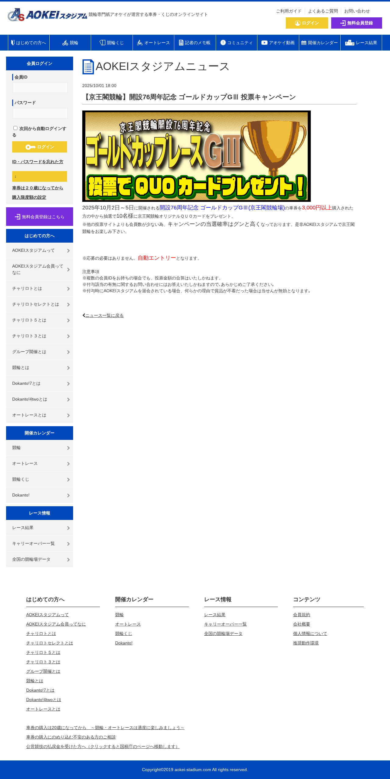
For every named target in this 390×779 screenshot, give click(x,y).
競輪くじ (20, 479)
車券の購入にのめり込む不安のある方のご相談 (71, 737)
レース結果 (23, 527)
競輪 (16, 447)
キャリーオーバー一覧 (33, 543)
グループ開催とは (29, 351)
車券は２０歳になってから (37, 187)
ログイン (45, 146)
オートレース (25, 463)
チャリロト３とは (29, 335)
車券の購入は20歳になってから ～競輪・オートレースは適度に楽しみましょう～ (105, 727)
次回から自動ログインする (39, 131)
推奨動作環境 (306, 642)
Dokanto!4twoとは (29, 399)
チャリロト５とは (29, 320)
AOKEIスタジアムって (33, 250)
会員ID (21, 77)
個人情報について (310, 633)
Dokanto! (21, 495)
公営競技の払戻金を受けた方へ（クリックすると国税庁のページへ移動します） (103, 746)
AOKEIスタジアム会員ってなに (37, 269)
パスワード (25, 102)
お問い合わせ (357, 11)
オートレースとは (29, 414)
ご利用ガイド (289, 11)
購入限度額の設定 (29, 197)
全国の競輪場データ (31, 559)
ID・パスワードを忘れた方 (37, 161)
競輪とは (20, 367)
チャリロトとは (27, 288)
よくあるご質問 (323, 11)
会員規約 (301, 614)
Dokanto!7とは (26, 383)
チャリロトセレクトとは (35, 304)
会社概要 (301, 624)
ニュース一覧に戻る (104, 315)
